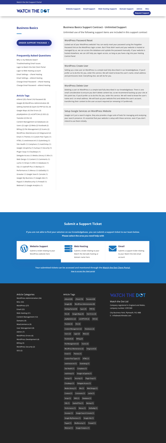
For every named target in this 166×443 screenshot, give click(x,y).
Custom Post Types (41, 137)
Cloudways (33, 152)
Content (32, 159)
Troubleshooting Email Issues (29, 64)
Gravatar (20, 174)
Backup (39, 167)
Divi (27, 118)
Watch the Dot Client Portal (116, 267)
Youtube (20, 118)
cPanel (29, 99)
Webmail (20, 185)
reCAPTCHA (35, 114)
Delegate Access (23, 155)
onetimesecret (30, 140)
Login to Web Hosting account (29, 71)
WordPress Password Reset (78, 40)
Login (26, 125)
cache (19, 163)
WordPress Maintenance (27, 133)
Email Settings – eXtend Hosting (29, 78)
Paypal (19, 181)
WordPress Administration (36, 103)
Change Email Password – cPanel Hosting (33, 82)
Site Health (21, 144)
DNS (34, 163)
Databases (41, 122)
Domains (20, 320)
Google (19, 103)
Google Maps (22, 110)
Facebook (42, 125)
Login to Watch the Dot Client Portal (31, 67)
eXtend (19, 99)
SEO (44, 114)
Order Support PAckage (33, 42)
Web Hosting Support (107, 9)
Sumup (37, 148)
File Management (32, 129)
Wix (48, 155)
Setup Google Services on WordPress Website (88, 111)
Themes (27, 137)
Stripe (26, 163)
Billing (19, 129)
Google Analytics (33, 185)
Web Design (21, 159)
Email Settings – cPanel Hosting (29, 75)
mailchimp (44, 144)
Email (19, 137)
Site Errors (34, 110)
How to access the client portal (83, 271)
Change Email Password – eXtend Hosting (33, 85)
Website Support (73, 9)
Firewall (41, 181)
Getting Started (23, 107)
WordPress (21, 305)
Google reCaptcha (24, 148)
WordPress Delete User (76, 85)
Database (42, 163)
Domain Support (126, 9)
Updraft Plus (28, 167)
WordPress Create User (76, 65)
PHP (41, 107)
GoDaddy (42, 170)
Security (46, 148)
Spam (34, 107)
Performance (22, 170)
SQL (18, 167)
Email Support (89, 9)
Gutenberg (43, 140)
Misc (147, 9)
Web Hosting (81, 246)
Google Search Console (36, 174)
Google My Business (25, 178)
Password (39, 99)
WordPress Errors (24, 335)
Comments (43, 159)
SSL (47, 107)
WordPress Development (27, 339)
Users (19, 125)
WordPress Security (24, 347)
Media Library (38, 155)
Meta (33, 125)
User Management (24, 328)
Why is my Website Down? (27, 60)
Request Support (142, 13)
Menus (33, 170)
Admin (139, 9)
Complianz (32, 144)
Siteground (43, 133)
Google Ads (40, 178)
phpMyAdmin (22, 114)
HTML (19, 140)
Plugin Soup (21, 152)
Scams (44, 129)
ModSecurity (30, 181)
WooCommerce (23, 324)
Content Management (25, 122)
